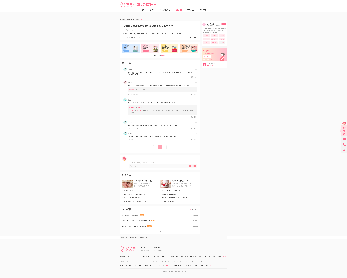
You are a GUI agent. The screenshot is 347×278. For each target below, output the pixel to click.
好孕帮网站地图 (158, 250)
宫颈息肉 (214, 35)
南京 (186, 256)
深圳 (158, 256)
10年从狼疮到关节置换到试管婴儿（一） (135, 201)
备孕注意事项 (214, 39)
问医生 (152, 10)
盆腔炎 (222, 35)
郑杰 (206, 265)
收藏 (190, 38)
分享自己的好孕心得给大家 (169, 194)
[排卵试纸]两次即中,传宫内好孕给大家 (134, 194)
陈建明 (201, 265)
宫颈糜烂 (206, 35)
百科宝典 (190, 10)
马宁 (184, 265)
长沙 (172, 256)
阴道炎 (206, 39)
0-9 (204, 261)
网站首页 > (123, 19)
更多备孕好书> (160, 55)
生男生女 (206, 42)
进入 (224, 24)
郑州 (196, 256)
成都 (163, 256)
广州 (153, 256)
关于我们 (202, 10)
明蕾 (179, 265)
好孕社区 (178, 10)
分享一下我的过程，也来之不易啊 (133, 197)
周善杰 (195, 265)
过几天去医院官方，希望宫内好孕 (170, 190)
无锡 (191, 256)
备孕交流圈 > (137, 19)
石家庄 (139, 256)
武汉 (167, 256)
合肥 (214, 256)
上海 (144, 256)
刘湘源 (189, 265)
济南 (149, 256)
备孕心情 (222, 39)
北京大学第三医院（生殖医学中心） (129, 265)
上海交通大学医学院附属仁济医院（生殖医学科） (149, 265)
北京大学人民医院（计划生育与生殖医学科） (139, 265)
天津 (133, 256)
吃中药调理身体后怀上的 (180, 181)
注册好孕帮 (207, 56)
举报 (195, 38)
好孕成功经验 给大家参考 (168, 201)
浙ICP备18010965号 (187, 272)
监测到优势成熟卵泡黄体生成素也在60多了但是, (136, 237)
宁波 (205, 256)
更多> (224, 256)
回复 (195, 77)
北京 (129, 256)
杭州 (177, 256)
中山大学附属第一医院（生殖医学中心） (159, 265)
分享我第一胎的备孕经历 (130, 190)
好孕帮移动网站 (145, 250)
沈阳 (219, 256)
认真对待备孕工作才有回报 (143, 181)
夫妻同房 (214, 42)
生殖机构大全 (165, 10)
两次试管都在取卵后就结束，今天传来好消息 (174, 197)
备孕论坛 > (130, 19)
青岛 (210, 256)
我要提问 (195, 209)
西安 (200, 256)
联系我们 (157, 247)
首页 (142, 10)
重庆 (182, 256)
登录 (211, 59)
